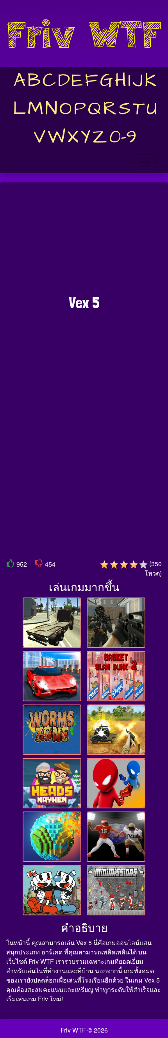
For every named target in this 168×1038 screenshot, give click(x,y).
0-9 (123, 137)
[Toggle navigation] (145, 162)
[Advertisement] (84, 242)
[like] (10, 565)
